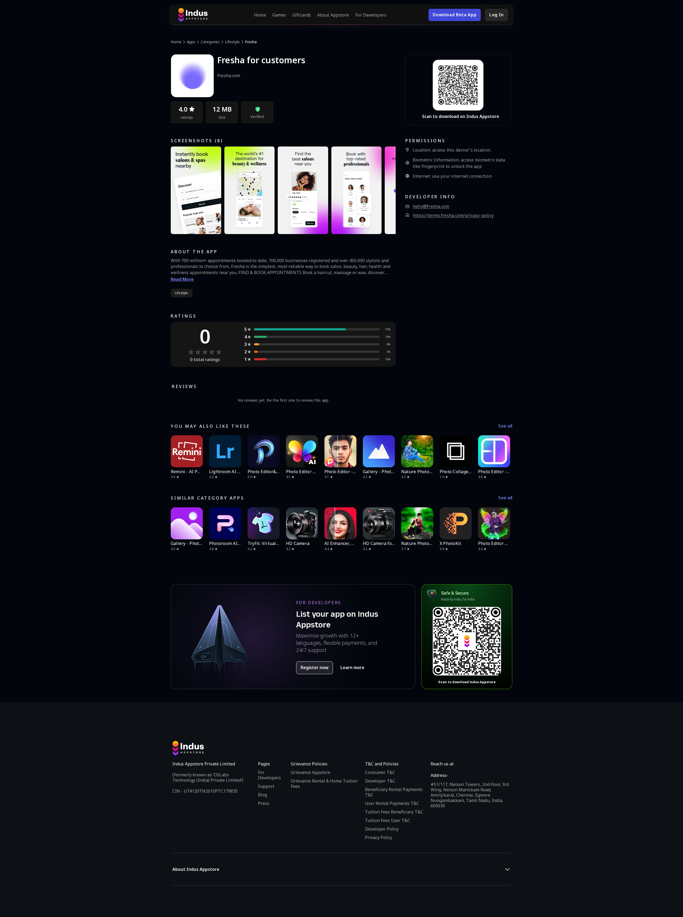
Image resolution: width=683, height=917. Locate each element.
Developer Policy (382, 829)
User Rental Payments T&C (392, 803)
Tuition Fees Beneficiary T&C (394, 812)
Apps (191, 41)
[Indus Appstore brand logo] (193, 15)
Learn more (352, 667)
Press (263, 803)
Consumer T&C (380, 772)
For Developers (370, 15)
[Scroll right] (504, 451)
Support (266, 786)
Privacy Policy (378, 837)
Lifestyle (232, 41)
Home (260, 15)
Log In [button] (496, 15)
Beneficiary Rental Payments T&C (394, 792)
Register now (314, 667)
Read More (182, 279)
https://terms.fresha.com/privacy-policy (453, 215)
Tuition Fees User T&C (387, 820)
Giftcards (301, 15)
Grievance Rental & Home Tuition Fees (324, 783)
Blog (262, 794)
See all (505, 426)
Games (279, 15)
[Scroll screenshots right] (385, 190)
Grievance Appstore (310, 772)
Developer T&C (380, 781)
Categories (210, 41)
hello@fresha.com (431, 206)
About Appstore (333, 15)
